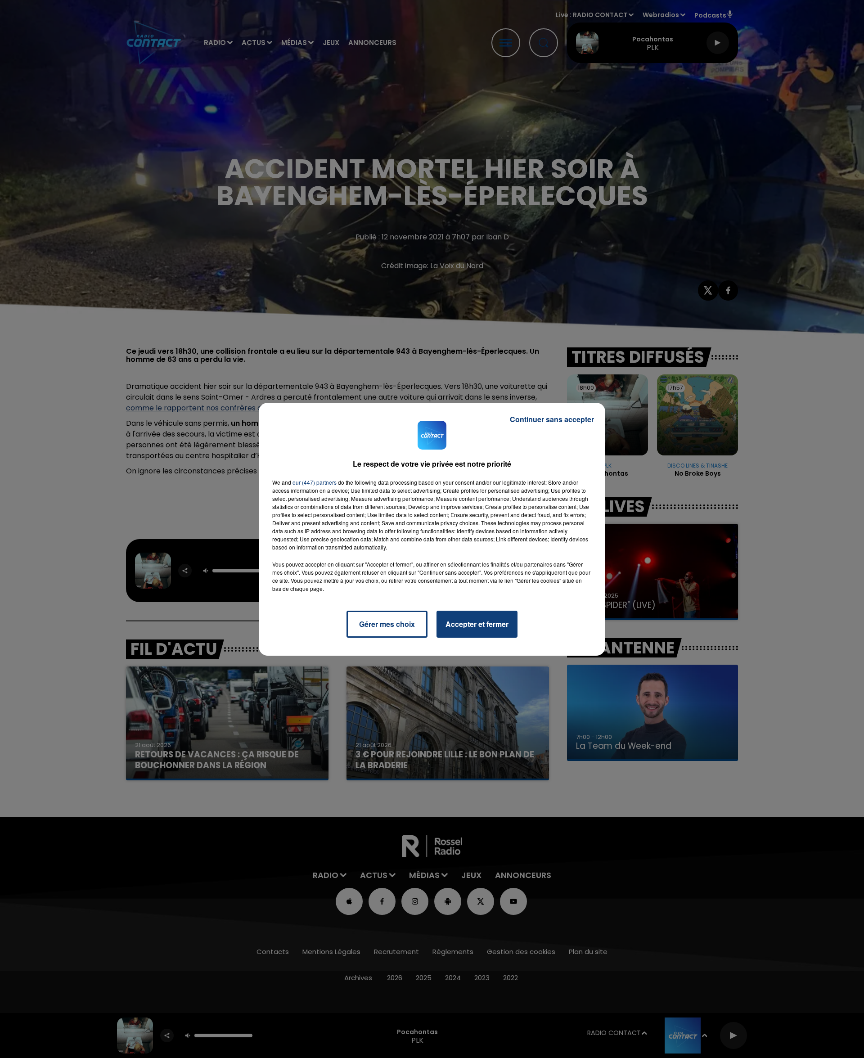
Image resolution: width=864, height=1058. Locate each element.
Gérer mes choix (387, 624)
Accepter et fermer (477, 624)
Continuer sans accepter (552, 419)
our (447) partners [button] (314, 482)
